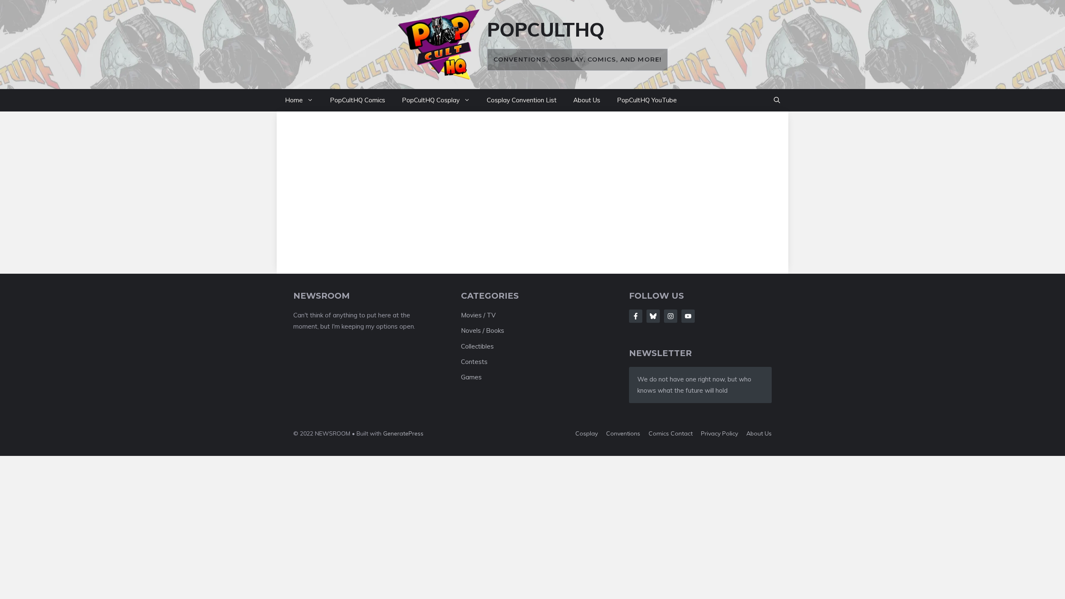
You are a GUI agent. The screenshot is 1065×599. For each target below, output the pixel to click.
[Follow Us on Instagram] (670, 316)
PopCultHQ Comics (357, 100)
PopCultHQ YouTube (647, 100)
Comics (660, 433)
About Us (586, 100)
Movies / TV (478, 315)
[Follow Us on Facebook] (635, 316)
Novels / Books (482, 330)
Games (471, 377)
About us (759, 433)
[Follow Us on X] (653, 316)
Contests (474, 362)
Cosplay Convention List (522, 100)
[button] (776, 100)
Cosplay (586, 433)
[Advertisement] (532, 186)
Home (294, 100)
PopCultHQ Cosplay (431, 100)
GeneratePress (403, 433)
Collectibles (477, 346)
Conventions (623, 433)
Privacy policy (719, 433)
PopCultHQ (545, 29)
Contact (682, 433)
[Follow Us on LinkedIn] (688, 316)
